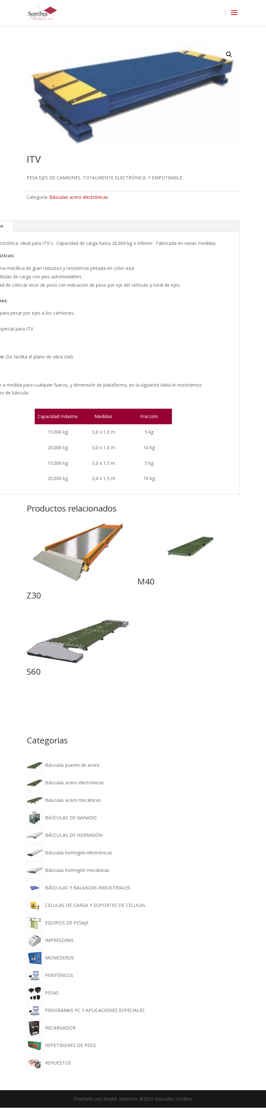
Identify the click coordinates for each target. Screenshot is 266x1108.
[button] (229, 54)
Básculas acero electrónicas (78, 197)
